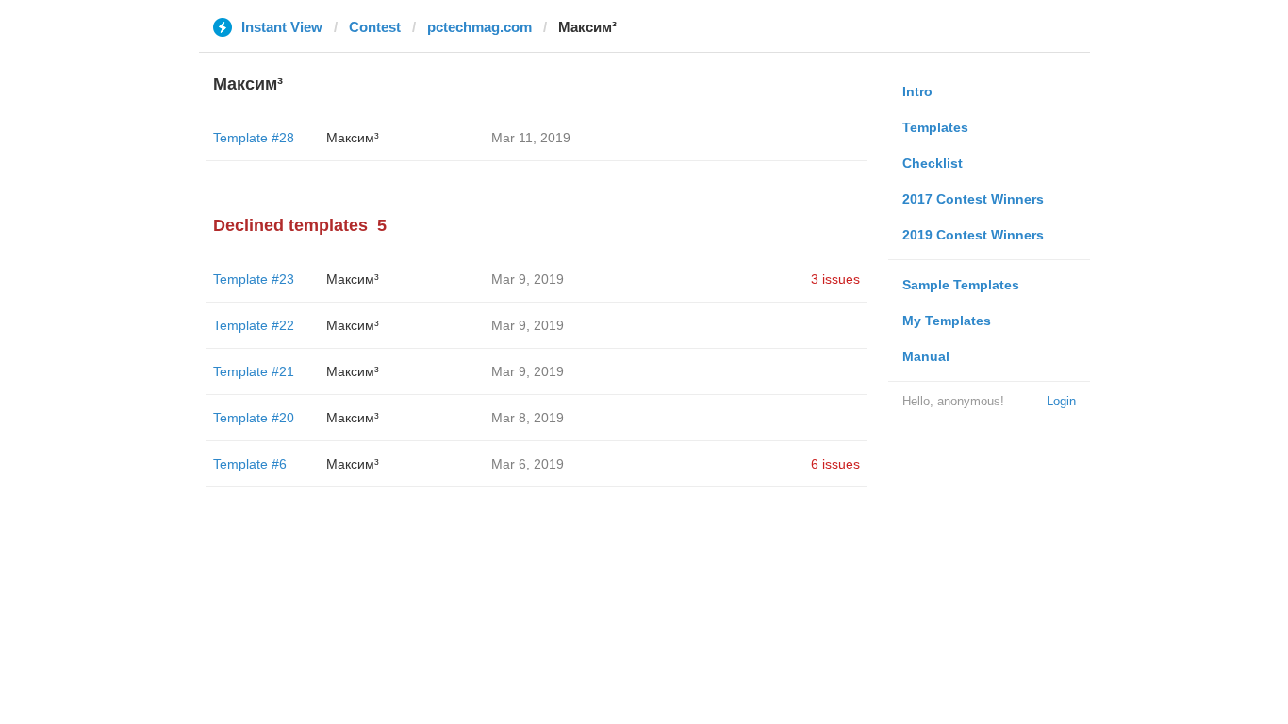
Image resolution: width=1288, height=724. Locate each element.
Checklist (932, 163)
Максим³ (352, 137)
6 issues (835, 463)
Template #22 (253, 325)
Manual (925, 356)
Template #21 (253, 371)
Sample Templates (960, 284)
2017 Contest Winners (973, 198)
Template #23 (253, 279)
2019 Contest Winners (973, 234)
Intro (917, 91)
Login (1061, 401)
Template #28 (253, 137)
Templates (935, 127)
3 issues (835, 279)
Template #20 (253, 417)
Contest (375, 27)
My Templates (946, 320)
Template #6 (250, 463)
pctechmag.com (479, 27)
